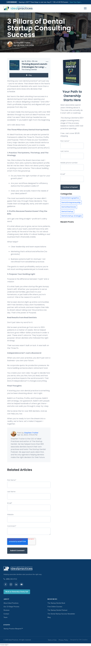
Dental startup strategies (71, 216)
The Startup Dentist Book (56, 603)
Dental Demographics (70, 198)
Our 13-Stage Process (11, 606)
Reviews (6, 610)
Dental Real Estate (68, 207)
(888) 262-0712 (11, 579)
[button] (47, 62)
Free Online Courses (54, 606)
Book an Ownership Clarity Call (17, 591)
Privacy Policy (63, 640)
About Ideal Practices (11, 603)
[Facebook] (6, 584)
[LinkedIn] (16, 584)
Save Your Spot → (76, 2)
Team (5, 617)
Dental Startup (67, 211)
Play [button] (30, 75)
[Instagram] (11, 584)
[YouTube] (22, 584)
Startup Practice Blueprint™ (13, 628)
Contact (6, 614)
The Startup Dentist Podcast (57, 610)
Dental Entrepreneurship (71, 202)
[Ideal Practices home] (18, 8)
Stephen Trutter (23, 42)
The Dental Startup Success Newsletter (61, 614)
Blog (49, 617)
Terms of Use (52, 640)
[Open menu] (85, 8)
